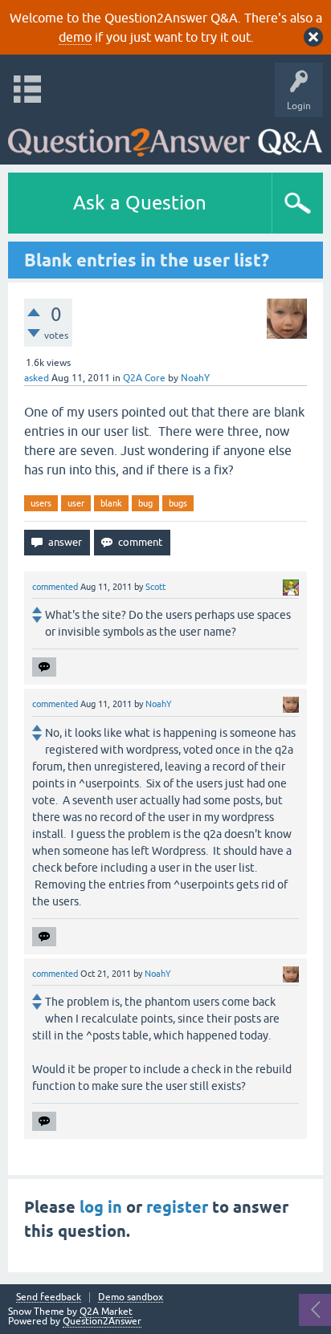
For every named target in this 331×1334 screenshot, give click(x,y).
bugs (178, 503)
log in (101, 1207)
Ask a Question (139, 203)
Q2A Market (106, 1311)
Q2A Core (144, 378)
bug (145, 503)
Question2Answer (102, 1321)
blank (111, 503)
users (41, 503)
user (75, 503)
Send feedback (48, 1297)
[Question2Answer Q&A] (165, 137)
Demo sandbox (130, 1297)
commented (55, 587)
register (177, 1207)
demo (75, 37)
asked (36, 378)
